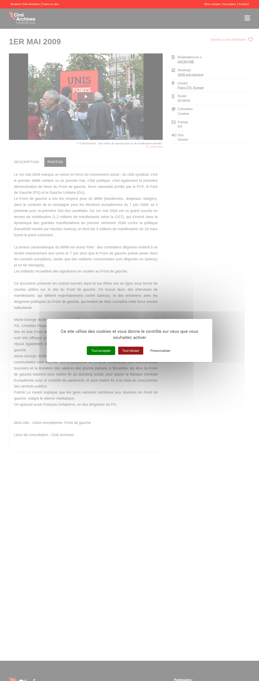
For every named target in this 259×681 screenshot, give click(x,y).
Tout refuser (130, 350)
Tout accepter (101, 350)
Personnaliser (160, 350)
